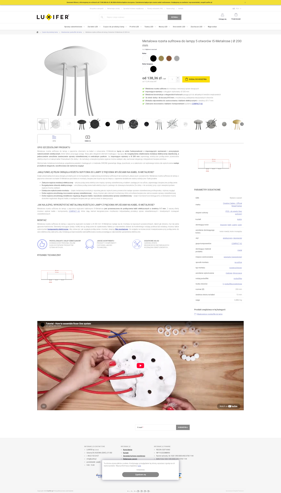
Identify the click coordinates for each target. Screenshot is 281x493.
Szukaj (174, 17)
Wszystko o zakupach (97, 8)
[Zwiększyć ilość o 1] (178, 77)
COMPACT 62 (74, 211)
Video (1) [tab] (88, 141)
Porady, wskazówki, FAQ (155, 8)
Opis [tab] (54, 141)
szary (240, 225)
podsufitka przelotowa (233, 284)
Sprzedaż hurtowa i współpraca (133, 8)
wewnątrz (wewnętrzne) (233, 257)
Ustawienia (141, 470)
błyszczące (237, 273)
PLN (237, 8)
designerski (237, 238)
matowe (229, 273)
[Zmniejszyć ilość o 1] (178, 80)
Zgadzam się (140, 475)
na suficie (238, 262)
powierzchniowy (235, 268)
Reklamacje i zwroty (113, 8)
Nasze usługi (170, 8)
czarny (234, 225)
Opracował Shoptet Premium (235, 491)
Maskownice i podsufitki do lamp (209, 314)
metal (240, 250)
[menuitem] (74, 26)
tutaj (139, 466)
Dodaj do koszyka (198, 79)
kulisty (239, 219)
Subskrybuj (183, 427)
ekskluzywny (227, 238)
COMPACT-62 (197, 104)
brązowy (223, 225)
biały (229, 225)
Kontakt (180, 8)
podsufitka (238, 278)
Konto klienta (127, 450)
